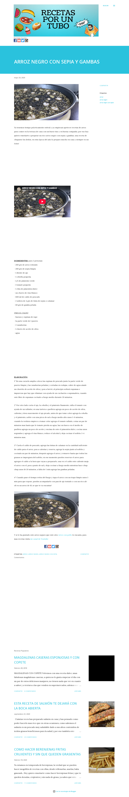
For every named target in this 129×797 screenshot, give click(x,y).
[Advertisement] (51, 164)
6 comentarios (30, 691)
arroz (101, 97)
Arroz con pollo (65, 535)
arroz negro (103, 100)
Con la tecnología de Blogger (65, 791)
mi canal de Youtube (39, 539)
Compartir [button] (104, 85)
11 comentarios (30, 783)
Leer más (77, 691)
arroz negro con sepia (107, 103)
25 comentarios (30, 737)
